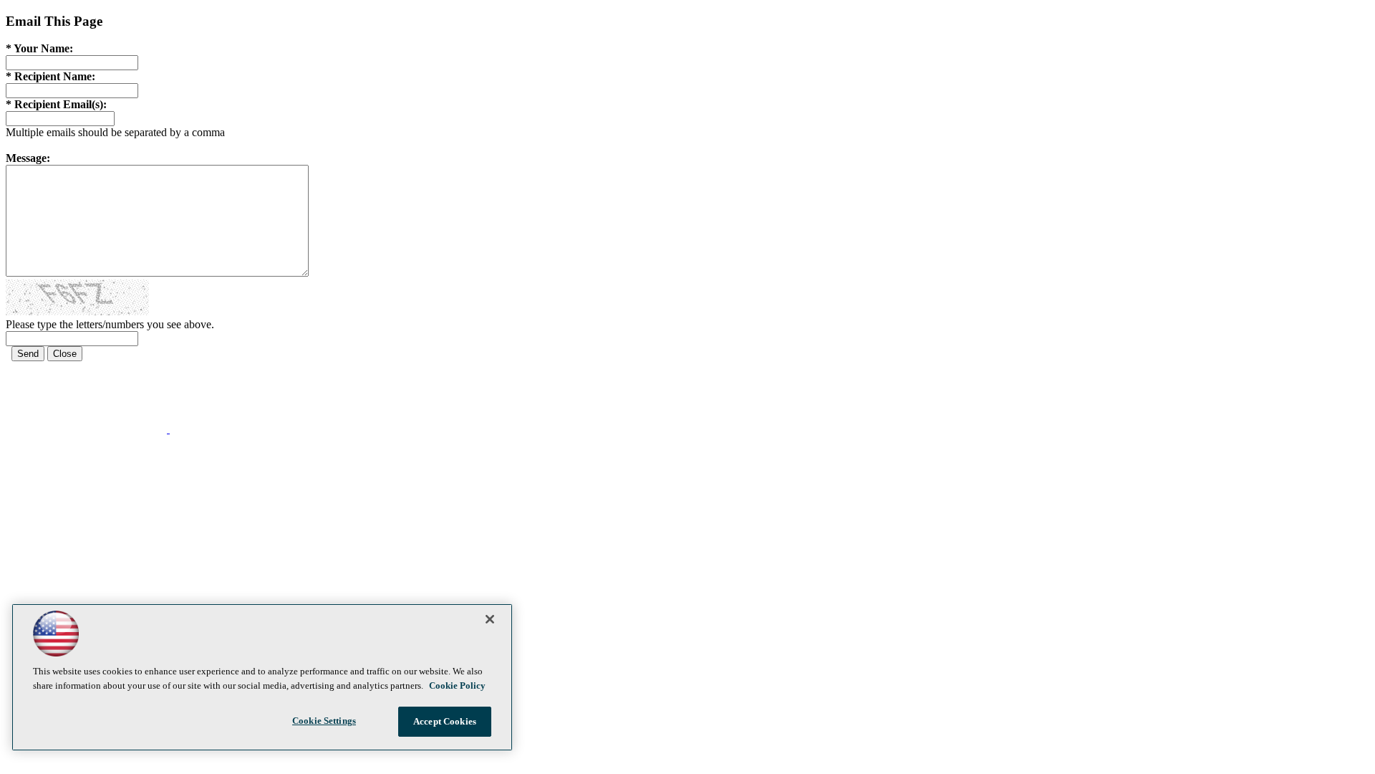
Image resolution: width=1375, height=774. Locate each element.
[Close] (490, 619)
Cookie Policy (457, 685)
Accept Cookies (444, 721)
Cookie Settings (324, 720)
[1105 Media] (225, 429)
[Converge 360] (88, 429)
